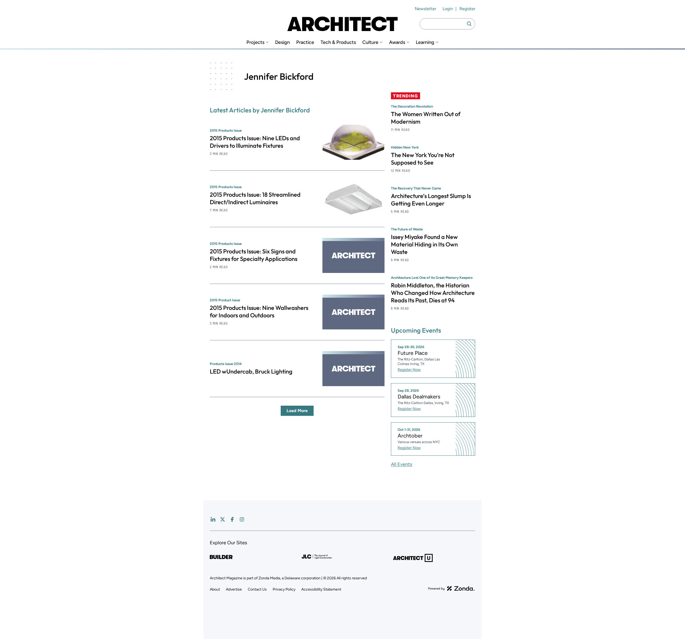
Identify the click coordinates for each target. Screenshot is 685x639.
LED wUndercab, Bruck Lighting (251, 371)
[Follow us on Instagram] (242, 519)
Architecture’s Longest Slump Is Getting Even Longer (431, 199)
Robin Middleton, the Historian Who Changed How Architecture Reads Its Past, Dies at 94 (433, 293)
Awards (397, 42)
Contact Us (257, 589)
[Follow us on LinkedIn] (213, 519)
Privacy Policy (284, 589)
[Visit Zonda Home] (451, 588)
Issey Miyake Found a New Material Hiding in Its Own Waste (424, 244)
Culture (370, 42)
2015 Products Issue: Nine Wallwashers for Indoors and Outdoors (259, 311)
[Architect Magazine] (342, 24)
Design (282, 42)
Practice (305, 42)
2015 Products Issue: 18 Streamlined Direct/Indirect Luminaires (255, 198)
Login (448, 8)
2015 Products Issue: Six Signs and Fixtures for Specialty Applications (253, 255)
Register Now (409, 369)
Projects (255, 42)
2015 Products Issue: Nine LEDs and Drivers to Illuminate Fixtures (255, 141)
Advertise (234, 589)
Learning (425, 42)
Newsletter (425, 8)
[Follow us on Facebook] (232, 519)
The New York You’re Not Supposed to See (422, 158)
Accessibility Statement (321, 589)
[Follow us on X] (222, 519)
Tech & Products (338, 42)
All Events (401, 464)
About (215, 589)
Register (467, 8)
